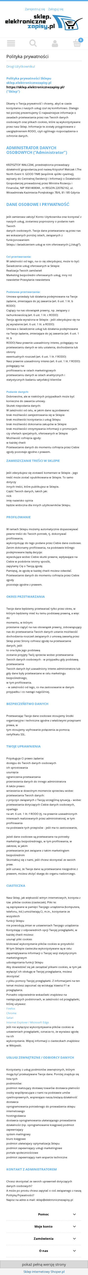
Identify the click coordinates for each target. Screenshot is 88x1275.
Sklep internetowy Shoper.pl (44, 1271)
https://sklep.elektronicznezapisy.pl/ (35, 87)
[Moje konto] (55, 43)
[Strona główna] (44, 21)
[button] (11, 43)
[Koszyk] (77, 43)
